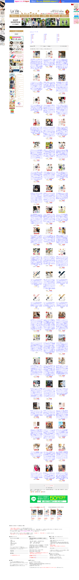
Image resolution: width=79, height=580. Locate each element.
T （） (32, 41)
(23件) (64, 137)
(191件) (38, 182)
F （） (45, 36)
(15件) (64, 461)
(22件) (38, 458)
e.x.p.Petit (45, 34)
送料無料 (49, 46)
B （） (32, 35)
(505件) (64, 70)
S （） (58, 40)
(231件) (38, 161)
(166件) (51, 159)
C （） (45, 35)
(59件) (51, 480)
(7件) (63, 331)
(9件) (51, 115)
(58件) (51, 377)
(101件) (64, 438)
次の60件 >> (52, 485)
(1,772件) (63, 94)
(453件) (51, 139)
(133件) (38, 399)
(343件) (51, 291)
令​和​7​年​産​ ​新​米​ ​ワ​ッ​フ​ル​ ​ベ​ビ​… (46, 516)
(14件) (64, 180)
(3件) (38, 308)
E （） (32, 36)
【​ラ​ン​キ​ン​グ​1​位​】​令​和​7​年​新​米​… (33, 516)
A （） (58, 34)
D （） (58, 35)
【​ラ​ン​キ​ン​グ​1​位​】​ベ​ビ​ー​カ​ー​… (40, 516)
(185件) (51, 90)
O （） (45, 39)
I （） (45, 37)
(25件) (64, 354)
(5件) (63, 245)
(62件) (64, 268)
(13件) (51, 399)
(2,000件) (38, 71)
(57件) (64, 222)
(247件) (64, 116)
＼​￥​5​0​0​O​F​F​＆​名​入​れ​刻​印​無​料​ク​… (59, 516)
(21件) (64, 201)
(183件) (51, 224)
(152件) (38, 245)
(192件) (51, 203)
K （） (32, 38)
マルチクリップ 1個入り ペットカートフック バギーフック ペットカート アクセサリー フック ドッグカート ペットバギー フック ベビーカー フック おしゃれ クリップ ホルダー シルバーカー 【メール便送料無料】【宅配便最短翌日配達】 (36, 476)
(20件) (38, 113)
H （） (32, 37)
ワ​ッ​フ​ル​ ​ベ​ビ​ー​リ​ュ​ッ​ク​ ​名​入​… (53, 516)
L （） (45, 38)
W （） (32, 42)
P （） (58, 39)
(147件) (38, 135)
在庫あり (44, 46)
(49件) (51, 180)
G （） (58, 36)
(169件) (38, 92)
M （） (58, 38)
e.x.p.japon (32, 34)
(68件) (38, 331)
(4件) (51, 331)
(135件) (51, 67)
